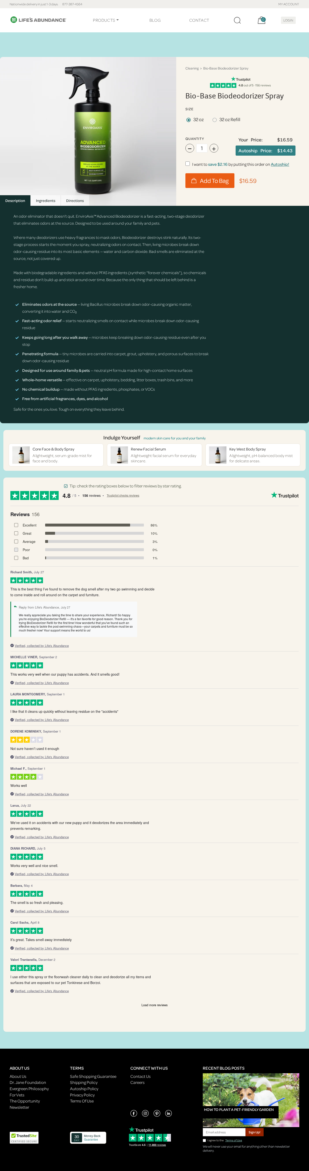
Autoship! (280, 164)
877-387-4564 (72, 4)
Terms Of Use (82, 1101)
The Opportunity (25, 1101)
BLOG (155, 20)
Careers (137, 1082)
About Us (18, 1076)
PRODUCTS (104, 20)
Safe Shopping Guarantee (93, 1076)
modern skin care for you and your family (175, 438)
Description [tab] (15, 200)
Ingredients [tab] (45, 200)
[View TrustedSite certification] (24, 1137)
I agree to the (224, 1140)
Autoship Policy (84, 1089)
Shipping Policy (84, 1082)
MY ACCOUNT (288, 4)
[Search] (237, 20)
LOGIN (288, 20)
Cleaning (192, 68)
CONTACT (199, 20)
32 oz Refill (229, 119)
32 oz (198, 119)
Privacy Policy (82, 1095)
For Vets (17, 1095)
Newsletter (19, 1107)
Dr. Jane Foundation (28, 1082)
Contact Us (140, 1076)
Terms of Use (233, 1140)
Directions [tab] (75, 200)
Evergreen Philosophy (29, 1089)
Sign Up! (254, 1132)
